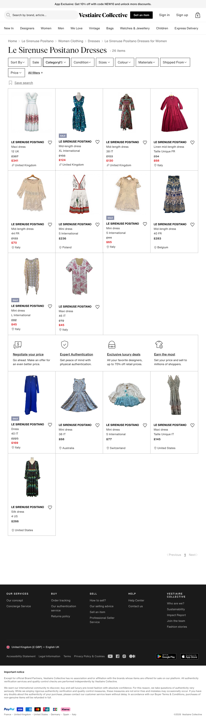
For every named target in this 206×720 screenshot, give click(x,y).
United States (41, 714)
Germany (55, 714)
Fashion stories (177, 627)
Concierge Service (18, 606)
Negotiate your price (28, 354)
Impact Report (176, 615)
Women (46, 28)
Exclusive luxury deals (123, 354)
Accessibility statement (20, 656)
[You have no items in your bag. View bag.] (198, 15)
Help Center (136, 600)
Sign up (182, 15)
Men (61, 28)
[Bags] (116, 28)
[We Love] (85, 28)
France (7, 714)
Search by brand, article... (29, 15)
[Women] (54, 28)
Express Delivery (186, 28)
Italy (74, 714)
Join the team (176, 621)
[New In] (17, 28)
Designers (27, 28)
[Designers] (37, 28)
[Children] (171, 28)
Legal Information (49, 656)
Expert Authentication (76, 354)
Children (162, 28)
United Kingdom (22, 714)
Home (12, 41)
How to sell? (98, 600)
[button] (198, 15)
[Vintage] (103, 28)
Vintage (94, 28)
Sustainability (176, 609)
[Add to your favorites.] (49, 142)
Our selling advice (101, 606)
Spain (66, 714)
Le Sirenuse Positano (38, 41)
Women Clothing (70, 41)
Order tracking (60, 600)
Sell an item (141, 15)
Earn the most (164, 354)
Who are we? (175, 603)
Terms (67, 656)
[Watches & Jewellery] (152, 28)
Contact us (135, 606)
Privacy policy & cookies (89, 656)
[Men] (67, 28)
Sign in (164, 15)
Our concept (14, 600)
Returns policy (60, 616)
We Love (76, 28)
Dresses (94, 41)
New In (9, 28)
